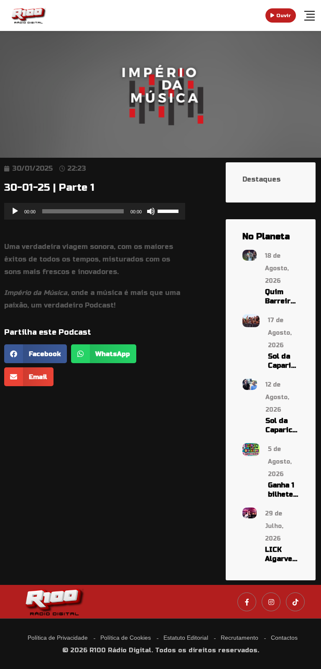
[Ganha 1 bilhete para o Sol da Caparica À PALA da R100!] (251, 449)
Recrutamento (239, 637)
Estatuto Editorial (185, 637)
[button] (35, 353)
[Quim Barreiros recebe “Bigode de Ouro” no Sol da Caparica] (249, 255)
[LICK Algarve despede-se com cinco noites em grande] (249, 512)
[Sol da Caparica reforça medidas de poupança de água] (249, 384)
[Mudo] (151, 211)
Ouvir (283, 15)
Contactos (284, 637)
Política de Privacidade (58, 637)
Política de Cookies (125, 637)
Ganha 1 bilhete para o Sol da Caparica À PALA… (283, 490)
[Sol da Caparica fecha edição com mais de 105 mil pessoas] (251, 320)
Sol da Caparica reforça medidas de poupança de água (282, 426)
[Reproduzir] (15, 211)
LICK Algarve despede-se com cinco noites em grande (282, 555)
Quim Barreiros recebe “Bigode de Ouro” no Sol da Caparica (282, 297)
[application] (94, 211)
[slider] (169, 210)
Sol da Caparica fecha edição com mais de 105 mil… (283, 361)
